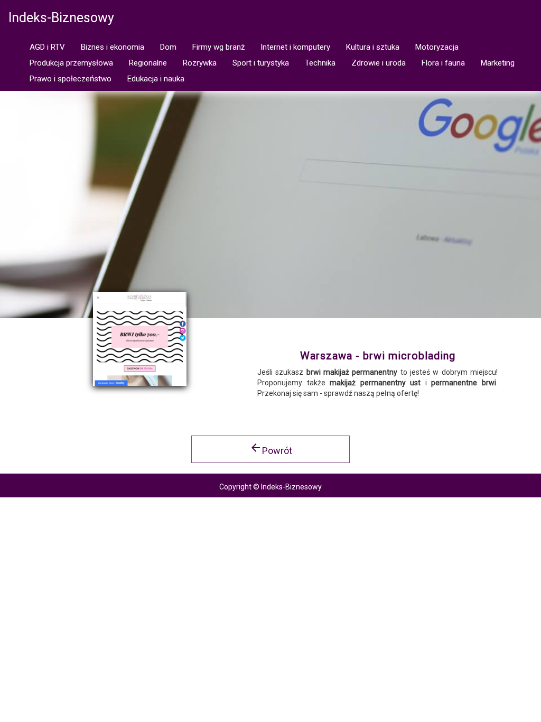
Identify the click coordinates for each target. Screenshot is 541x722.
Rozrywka (200, 63)
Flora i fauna (443, 63)
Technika (320, 63)
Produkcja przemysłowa (71, 63)
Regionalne (148, 63)
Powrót (270, 448)
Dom (168, 47)
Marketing (498, 63)
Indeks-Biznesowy (61, 17)
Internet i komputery (295, 47)
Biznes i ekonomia (112, 47)
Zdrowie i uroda (378, 63)
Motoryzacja (437, 47)
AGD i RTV (47, 47)
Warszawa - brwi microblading (377, 356)
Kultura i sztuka (372, 47)
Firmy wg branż (218, 47)
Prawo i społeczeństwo (70, 79)
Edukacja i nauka (155, 79)
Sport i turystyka (260, 63)
